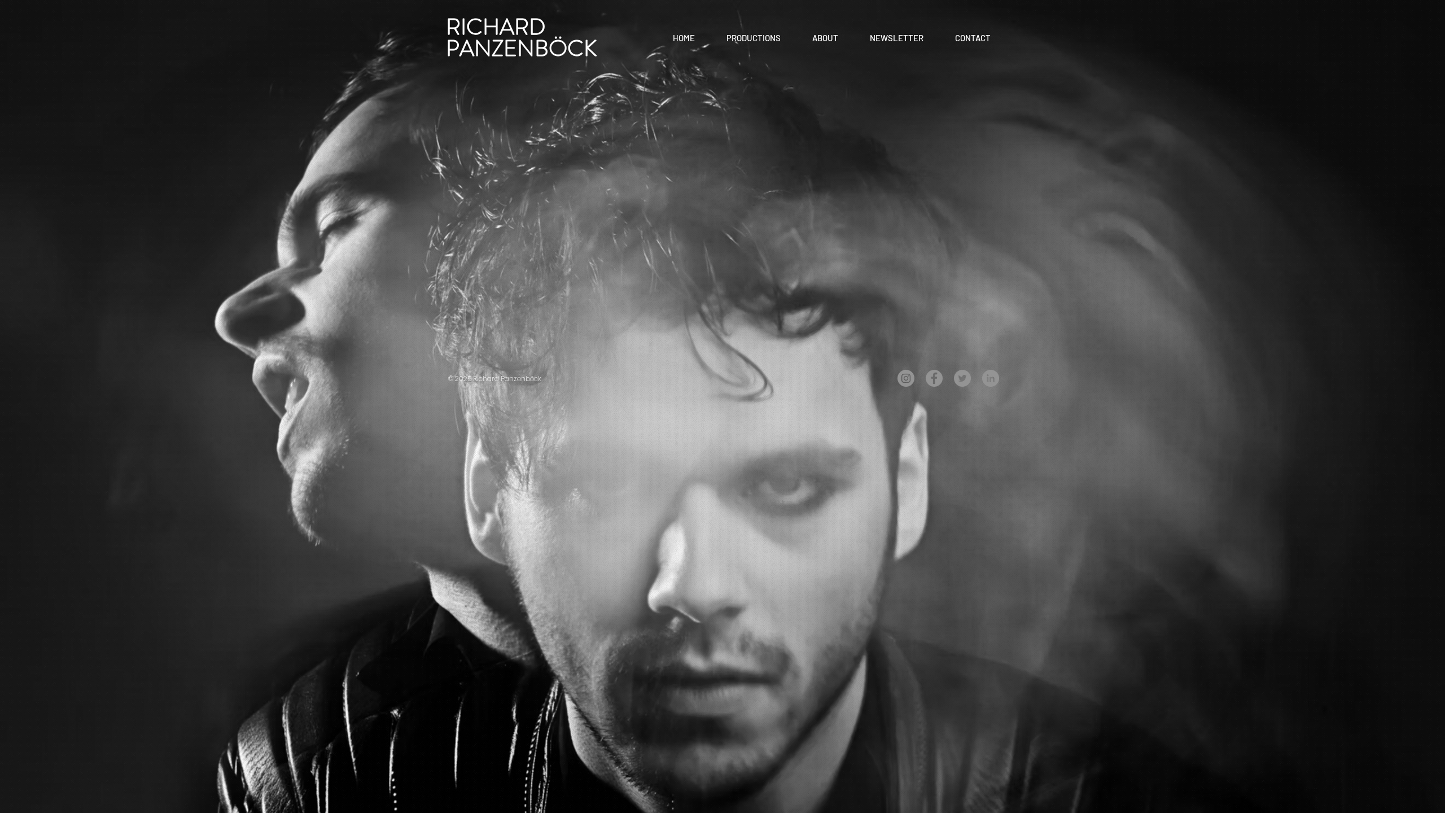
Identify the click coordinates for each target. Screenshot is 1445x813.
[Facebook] (934, 378)
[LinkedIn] (990, 378)
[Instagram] (905, 378)
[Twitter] (962, 378)
